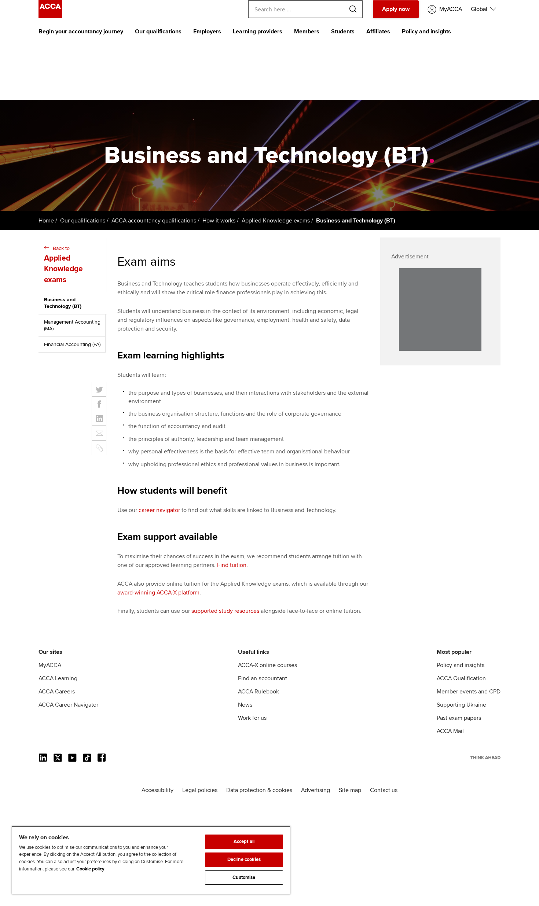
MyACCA (49, 665)
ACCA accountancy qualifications (153, 220)
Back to (63, 264)
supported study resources (225, 611)
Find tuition (231, 565)
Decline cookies (244, 859)
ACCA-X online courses (267, 665)
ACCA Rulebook (258, 691)
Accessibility (157, 790)
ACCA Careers (56, 691)
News (245, 704)
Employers (207, 31)
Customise (243, 877)
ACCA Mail (450, 731)
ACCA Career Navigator (68, 704)
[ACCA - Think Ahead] (50, 16)
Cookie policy (90, 869)
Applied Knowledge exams (276, 220)
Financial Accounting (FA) (72, 344)
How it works (218, 220)
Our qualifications (158, 31)
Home (46, 220)
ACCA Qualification (461, 678)
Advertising (315, 790)
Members (306, 31)
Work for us (252, 718)
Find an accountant (262, 678)
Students (343, 31)
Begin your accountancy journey (80, 31)
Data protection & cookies (259, 790)
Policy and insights (426, 31)
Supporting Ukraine (461, 704)
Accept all (244, 841)
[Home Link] (485, 757)
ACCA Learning (57, 678)
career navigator (159, 510)
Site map (350, 790)
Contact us (383, 790)
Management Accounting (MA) (72, 325)
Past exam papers (459, 718)
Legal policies (199, 790)
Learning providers (257, 31)
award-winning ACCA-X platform (158, 592)
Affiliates (378, 31)
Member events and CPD (468, 691)
